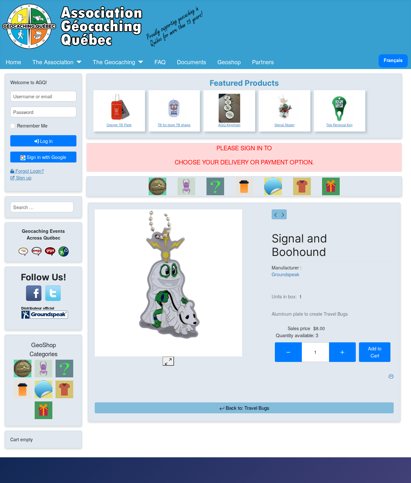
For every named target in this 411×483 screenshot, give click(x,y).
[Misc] (215, 186)
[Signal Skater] (284, 108)
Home (13, 62)
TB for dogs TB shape (174, 125)
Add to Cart (374, 352)
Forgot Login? (29, 171)
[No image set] (168, 283)
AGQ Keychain (229, 125)
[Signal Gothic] (283, 214)
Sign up (23, 177)
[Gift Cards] (331, 186)
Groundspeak (285, 274)
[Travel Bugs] (186, 186)
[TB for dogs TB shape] (174, 108)
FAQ (160, 62)
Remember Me (32, 125)
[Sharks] (275, 214)
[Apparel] (302, 186)
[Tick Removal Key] (339, 108)
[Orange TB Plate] (119, 108)
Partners (263, 62)
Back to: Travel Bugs (246, 407)
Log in (46, 140)
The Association (53, 62)
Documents (191, 62)
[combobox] (42, 207)
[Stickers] (273, 186)
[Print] (391, 376)
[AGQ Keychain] (229, 108)
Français (393, 60)
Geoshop (229, 62)
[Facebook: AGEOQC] (33, 292)
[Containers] (244, 186)
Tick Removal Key (339, 125)
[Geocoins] (158, 186)
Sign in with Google (45, 157)
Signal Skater (284, 125)
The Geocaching (114, 62)
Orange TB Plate (119, 125)
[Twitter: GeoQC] (53, 292)
